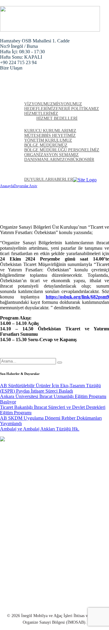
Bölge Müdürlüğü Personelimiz (61, 150)
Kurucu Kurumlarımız (50, 130)
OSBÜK (72, 159)
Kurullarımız (29, 124)
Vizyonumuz (38, 104)
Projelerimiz (61, 165)
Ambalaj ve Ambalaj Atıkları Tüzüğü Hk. (39, 428)
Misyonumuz (67, 104)
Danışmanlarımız (44, 159)
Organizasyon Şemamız (51, 155)
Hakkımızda (27, 97)
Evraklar (20, 540)
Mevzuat (20, 529)
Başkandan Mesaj (29, 551)
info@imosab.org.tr (30, 601)
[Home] (85, 179)
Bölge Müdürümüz (46, 145)
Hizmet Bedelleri (57, 118)
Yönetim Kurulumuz (48, 140)
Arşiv (19, 173)
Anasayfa (24, 90)
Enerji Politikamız (77, 109)
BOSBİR (86, 159)
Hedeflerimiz (40, 109)
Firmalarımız (28, 165)
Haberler (89, 165)
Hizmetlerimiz (41, 113)
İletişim (82, 173)
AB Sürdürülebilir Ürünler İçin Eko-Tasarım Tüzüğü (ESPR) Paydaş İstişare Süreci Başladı (50, 388)
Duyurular (37, 179)
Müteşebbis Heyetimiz (50, 135)
